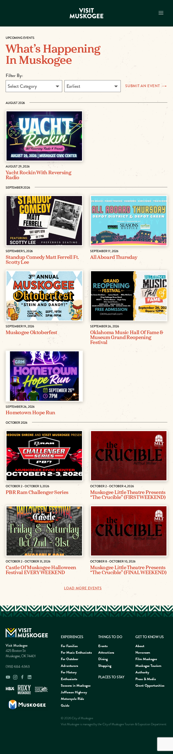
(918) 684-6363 (18, 666)
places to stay (111, 677)
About (139, 646)
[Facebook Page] (22, 677)
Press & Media (145, 679)
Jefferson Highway (74, 692)
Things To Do (110, 636)
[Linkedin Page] (29, 677)
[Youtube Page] (8, 677)
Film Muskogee (146, 659)
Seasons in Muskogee (75, 685)
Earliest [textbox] (73, 86)
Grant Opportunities (149, 685)
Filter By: (14, 75)
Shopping (104, 665)
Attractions (106, 652)
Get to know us (149, 636)
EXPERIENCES (72, 636)
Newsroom (142, 652)
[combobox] (34, 86)
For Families (69, 646)
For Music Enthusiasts (76, 652)
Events (103, 646)
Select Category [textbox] (22, 86)
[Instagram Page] (15, 677)
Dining (103, 659)
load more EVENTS (83, 588)
